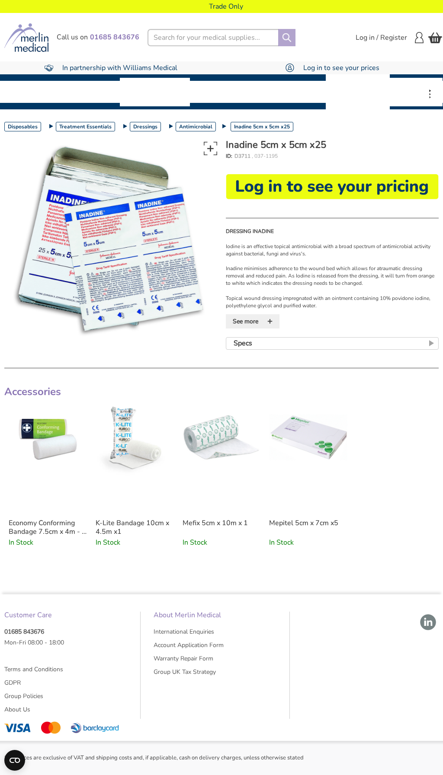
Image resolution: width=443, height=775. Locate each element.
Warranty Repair (416, 92)
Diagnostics (296, 91)
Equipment (91, 91)
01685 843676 (24, 632)
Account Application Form (189, 645)
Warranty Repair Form (183, 658)
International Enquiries (184, 632)
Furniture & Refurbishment (155, 92)
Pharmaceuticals (227, 91)
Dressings (145, 126)
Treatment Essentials (85, 126)
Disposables (31, 91)
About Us (17, 709)
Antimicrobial (195, 126)
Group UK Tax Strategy (185, 672)
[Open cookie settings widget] (14, 760)
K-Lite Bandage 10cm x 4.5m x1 (132, 527)
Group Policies (23, 696)
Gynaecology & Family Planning (358, 91)
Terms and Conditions (33, 669)
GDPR (12, 683)
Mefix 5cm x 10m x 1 (215, 523)
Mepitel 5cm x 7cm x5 (303, 523)
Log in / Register (381, 37)
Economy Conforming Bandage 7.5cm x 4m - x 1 (47, 527)
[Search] (286, 37)
